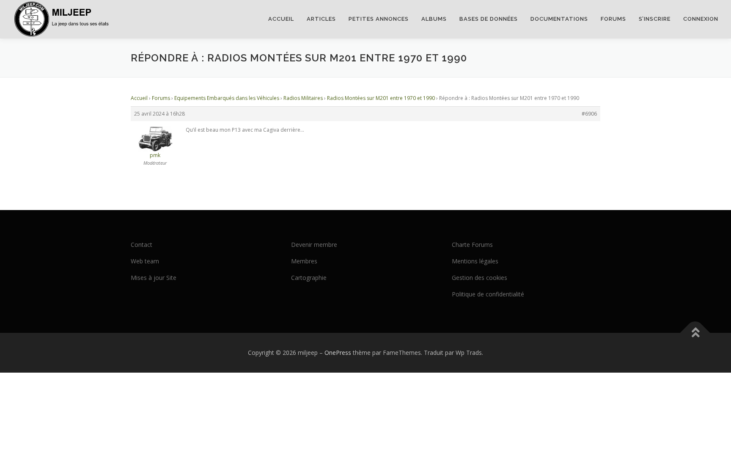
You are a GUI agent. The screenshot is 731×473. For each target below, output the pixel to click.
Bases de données (488, 19)
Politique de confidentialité (488, 294)
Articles (321, 19)
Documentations (559, 19)
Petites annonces (379, 19)
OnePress (337, 353)
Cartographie (309, 278)
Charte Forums (472, 245)
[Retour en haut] (695, 333)
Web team (145, 261)
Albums (434, 19)
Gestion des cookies (479, 278)
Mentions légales (475, 261)
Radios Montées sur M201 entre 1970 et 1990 (381, 98)
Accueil (281, 19)
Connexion (700, 19)
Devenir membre (314, 245)
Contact (141, 245)
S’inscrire (655, 19)
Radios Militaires (303, 98)
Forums (613, 19)
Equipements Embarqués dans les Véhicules (226, 98)
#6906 (589, 113)
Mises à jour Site (153, 278)
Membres (304, 261)
